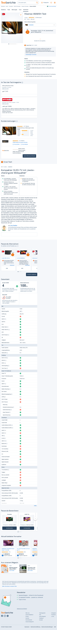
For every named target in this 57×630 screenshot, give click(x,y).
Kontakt (41, 619)
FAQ (40, 614)
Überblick (3, 9)
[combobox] (26, 2)
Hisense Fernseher (25, 6)
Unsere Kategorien (30, 621)
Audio (7, 6)
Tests (8, 9)
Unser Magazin (42, 616)
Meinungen (14, 9)
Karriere (27, 618)
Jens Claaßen (13, 225)
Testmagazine (42, 613)
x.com (52, 616)
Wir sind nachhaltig (52, 6)
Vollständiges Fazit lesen (31, 54)
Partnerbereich (29, 619)
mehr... (35, 505)
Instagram (53, 613)
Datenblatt (25, 9)
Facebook (53, 614)
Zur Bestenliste (10, 528)
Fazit (20, 9)
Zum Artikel (11, 570)
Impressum (26, 626)
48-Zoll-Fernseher (17, 6)
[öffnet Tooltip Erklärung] (22, 82)
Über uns (27, 613)
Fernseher (11, 6)
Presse (27, 616)
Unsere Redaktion (29, 614)
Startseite (3, 6)
